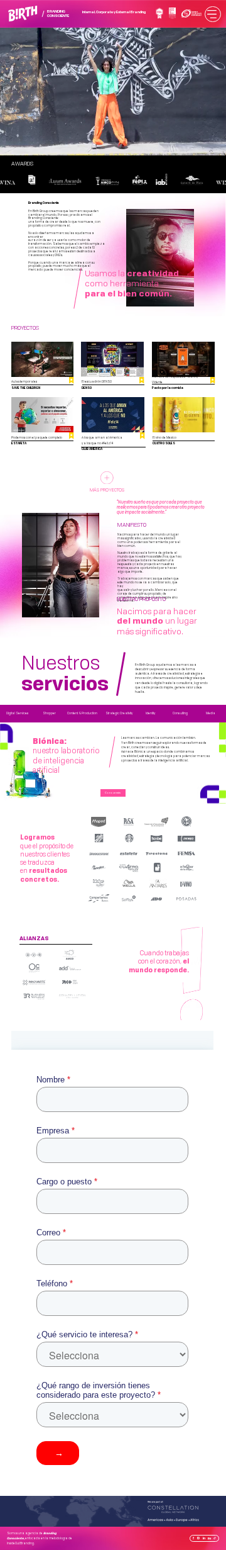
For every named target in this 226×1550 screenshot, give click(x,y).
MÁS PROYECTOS (107, 489)
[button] (204, 140)
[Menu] (212, 14)
